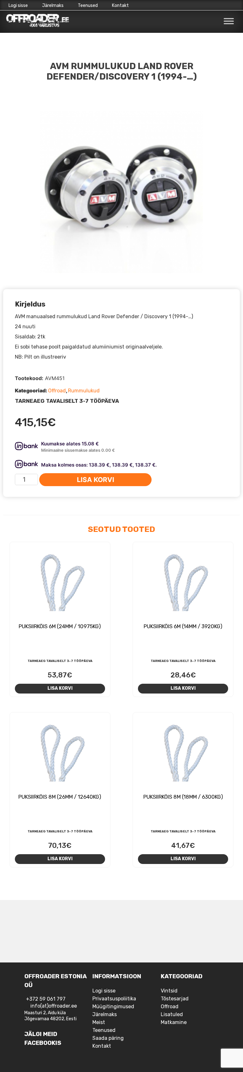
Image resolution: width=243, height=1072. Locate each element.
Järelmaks (53, 5)
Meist (98, 1022)
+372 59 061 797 (45, 999)
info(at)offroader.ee (53, 1006)
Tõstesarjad (175, 999)
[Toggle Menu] (229, 21)
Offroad (57, 391)
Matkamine (174, 1022)
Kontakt (120, 5)
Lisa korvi (95, 480)
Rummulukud (84, 391)
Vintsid (169, 991)
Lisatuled (172, 1014)
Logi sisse (18, 5)
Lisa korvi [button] (59, 688)
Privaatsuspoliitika (114, 999)
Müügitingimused (113, 1006)
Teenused (88, 5)
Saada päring (108, 1038)
